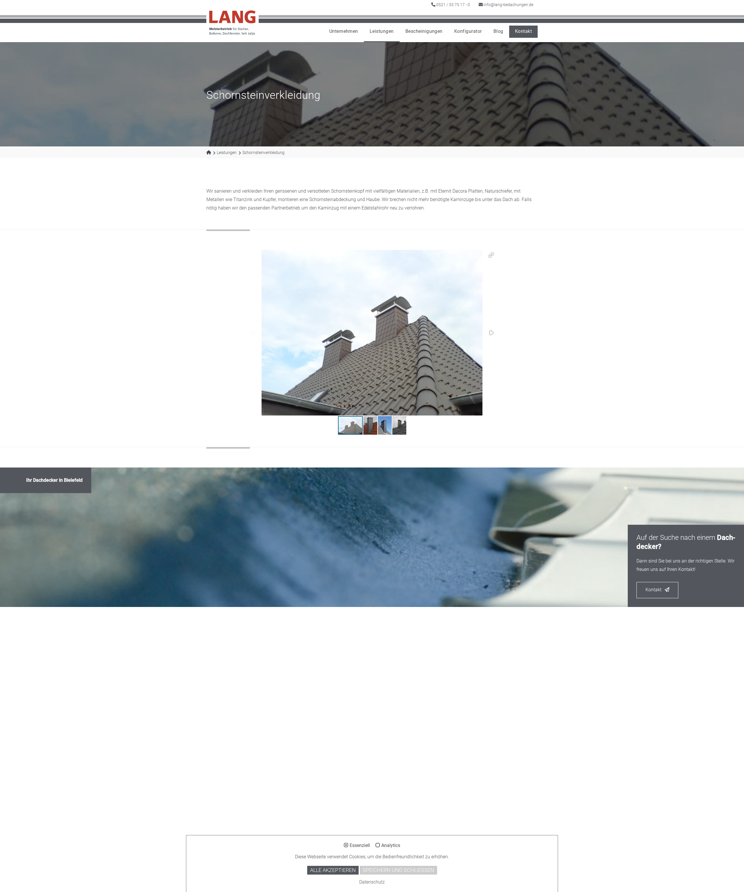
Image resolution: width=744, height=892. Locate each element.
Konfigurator (468, 31)
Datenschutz (372, 882)
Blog (498, 31)
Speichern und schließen (398, 870)
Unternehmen (343, 31)
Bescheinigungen (424, 31)
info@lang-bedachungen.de (508, 4)
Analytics (390, 845)
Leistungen (382, 31)
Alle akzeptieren (333, 870)
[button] (491, 255)
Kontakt (523, 31)
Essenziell (360, 845)
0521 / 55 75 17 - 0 (452, 4)
